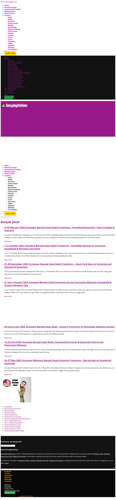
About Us (7, 485)
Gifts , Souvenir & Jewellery (16, 77)
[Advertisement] (55, 123)
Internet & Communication (15, 81)
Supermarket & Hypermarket (16, 86)
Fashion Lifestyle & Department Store (19, 73)
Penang (11, 35)
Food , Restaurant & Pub (15, 75)
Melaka (10, 25)
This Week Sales (9, 90)
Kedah (10, 19)
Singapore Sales (23, 461)
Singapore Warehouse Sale (39, 461)
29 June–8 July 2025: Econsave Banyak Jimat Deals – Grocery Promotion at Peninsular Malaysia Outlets (59, 326)
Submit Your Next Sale (12, 491)
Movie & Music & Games (15, 82)
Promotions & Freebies (12, 9)
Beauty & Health (12, 67)
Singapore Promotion (56, 461)
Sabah (10, 43)
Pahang (11, 33)
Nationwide (12, 27)
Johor (10, 17)
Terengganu (12, 49)
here (7, 463)
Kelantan (11, 21)
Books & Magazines (13, 69)
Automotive (11, 61)
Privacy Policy (8, 489)
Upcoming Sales (9, 92)
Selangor (11, 47)
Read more (8, 241)
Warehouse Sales (10, 7)
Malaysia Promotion (19, 456)
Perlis (10, 39)
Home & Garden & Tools (15, 79)
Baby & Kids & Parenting (15, 63)
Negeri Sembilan (14, 29)
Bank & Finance (12, 65)
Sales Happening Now (10, 88)
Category (7, 59)
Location (7, 15)
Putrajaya (11, 41)
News (6, 94)
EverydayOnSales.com (8, 454)
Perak (10, 37)
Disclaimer (7, 487)
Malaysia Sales (9, 11)
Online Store (12, 31)
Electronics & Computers (15, 71)
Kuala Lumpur (13, 23)
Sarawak (11, 45)
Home (6, 5)
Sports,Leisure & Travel (15, 84)
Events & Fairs (9, 13)
